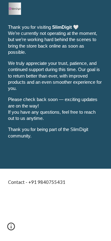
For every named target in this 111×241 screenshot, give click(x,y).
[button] (11, 228)
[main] (55, 84)
